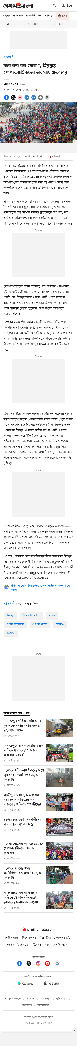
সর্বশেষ (6, 15)
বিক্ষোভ (11, 633)
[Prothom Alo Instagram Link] (40, 964)
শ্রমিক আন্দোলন (15, 624)
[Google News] (57, 964)
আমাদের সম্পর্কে (13, 999)
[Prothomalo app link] (25, 983)
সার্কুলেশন (45, 999)
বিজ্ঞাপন (31, 999)
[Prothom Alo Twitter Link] (30, 964)
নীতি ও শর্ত (61, 999)
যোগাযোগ (27, 1005)
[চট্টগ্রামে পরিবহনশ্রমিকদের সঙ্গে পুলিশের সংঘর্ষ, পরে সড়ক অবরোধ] (59, 777)
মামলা (52, 616)
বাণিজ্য (48, 15)
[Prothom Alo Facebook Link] (21, 964)
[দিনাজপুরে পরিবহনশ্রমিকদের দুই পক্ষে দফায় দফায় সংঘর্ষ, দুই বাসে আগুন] (59, 728)
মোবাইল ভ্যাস (60, 945)
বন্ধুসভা (11, 945)
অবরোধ (60, 624)
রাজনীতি (30, 15)
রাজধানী (9, 57)
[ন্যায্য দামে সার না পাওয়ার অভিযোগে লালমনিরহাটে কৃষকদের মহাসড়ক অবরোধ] (59, 900)
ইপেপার (37, 945)
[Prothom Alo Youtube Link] (49, 964)
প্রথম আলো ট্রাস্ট (62, 938)
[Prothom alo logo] (38, 931)
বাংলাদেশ (18, 15)
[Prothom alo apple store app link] (51, 983)
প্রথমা (47, 945)
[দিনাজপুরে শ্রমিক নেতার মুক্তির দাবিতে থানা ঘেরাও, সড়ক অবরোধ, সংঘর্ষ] (59, 753)
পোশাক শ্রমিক (39, 624)
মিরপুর (10, 616)
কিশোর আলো (29, 938)
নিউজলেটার (43, 1005)
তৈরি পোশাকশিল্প (31, 616)
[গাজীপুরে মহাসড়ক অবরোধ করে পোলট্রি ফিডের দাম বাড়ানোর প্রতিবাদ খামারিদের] (59, 802)
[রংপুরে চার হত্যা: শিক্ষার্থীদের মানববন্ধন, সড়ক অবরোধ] (59, 827)
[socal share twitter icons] (13, 99)
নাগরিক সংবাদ (11, 938)
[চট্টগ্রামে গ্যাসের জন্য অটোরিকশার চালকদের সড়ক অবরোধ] (59, 875)
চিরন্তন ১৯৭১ (24, 945)
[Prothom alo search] (54, 6)
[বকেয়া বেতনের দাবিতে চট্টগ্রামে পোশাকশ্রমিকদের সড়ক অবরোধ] (59, 851)
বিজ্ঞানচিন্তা (45, 938)
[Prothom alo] (18, 5)
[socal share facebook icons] (7, 99)
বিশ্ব (40, 15)
